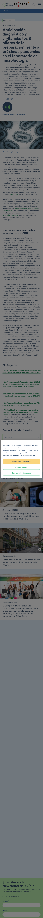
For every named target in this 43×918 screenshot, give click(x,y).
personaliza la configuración (24, 455)
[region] (21, 459)
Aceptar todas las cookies (21, 461)
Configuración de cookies (21, 473)
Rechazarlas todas (21, 467)
